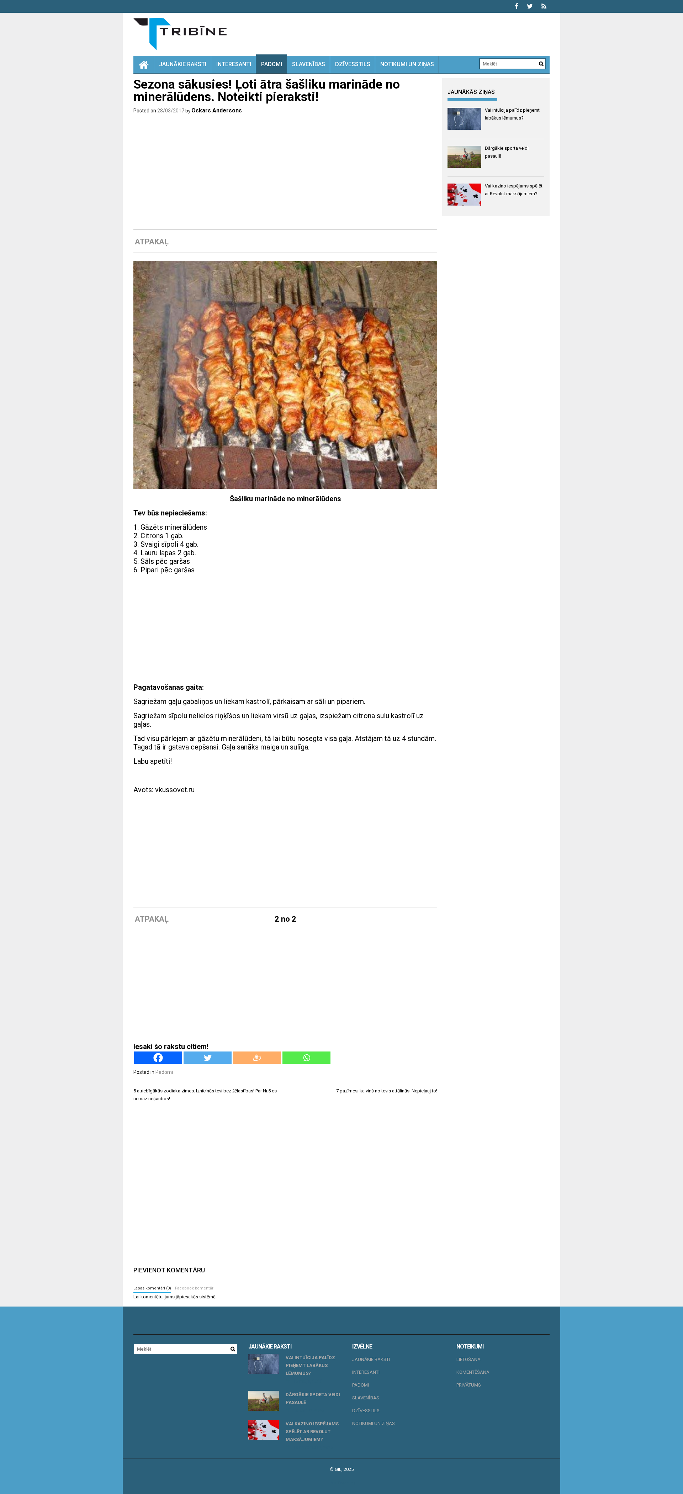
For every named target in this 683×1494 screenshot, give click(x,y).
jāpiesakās (187, 1296)
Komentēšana (472, 1372)
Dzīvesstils (352, 64)
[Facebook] (158, 1057)
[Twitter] (208, 1057)
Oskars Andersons (216, 110)
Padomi (271, 64)
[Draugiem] (257, 1057)
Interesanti (233, 64)
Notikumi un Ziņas (407, 64)
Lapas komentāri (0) (152, 1288)
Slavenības (308, 64)
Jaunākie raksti (182, 64)
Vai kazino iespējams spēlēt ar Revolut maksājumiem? (312, 1431)
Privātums (468, 1385)
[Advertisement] (285, 172)
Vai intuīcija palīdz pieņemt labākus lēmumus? (310, 1365)
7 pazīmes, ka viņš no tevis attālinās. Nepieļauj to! (386, 1090)
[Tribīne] (143, 64)
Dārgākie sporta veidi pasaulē (313, 1398)
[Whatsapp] (306, 1057)
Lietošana (468, 1359)
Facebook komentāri (195, 1288)
